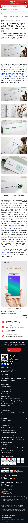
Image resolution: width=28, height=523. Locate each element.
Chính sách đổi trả (5, 423)
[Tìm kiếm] (25, 6)
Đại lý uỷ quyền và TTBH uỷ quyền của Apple (12, 401)
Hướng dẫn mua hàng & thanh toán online (11, 398)
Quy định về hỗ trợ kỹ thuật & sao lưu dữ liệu (12, 437)
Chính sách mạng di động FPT (8, 432)
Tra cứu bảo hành (5, 405)
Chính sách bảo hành (6, 420)
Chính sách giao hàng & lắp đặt (8, 430)
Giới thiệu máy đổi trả (6, 396)
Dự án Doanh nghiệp (6, 391)
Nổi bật (5, 16)
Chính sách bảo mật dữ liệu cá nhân (10, 435)
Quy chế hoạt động (6, 389)
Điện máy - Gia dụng (18, 16)
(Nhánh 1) (6, 371)
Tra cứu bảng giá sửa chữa (7, 408)
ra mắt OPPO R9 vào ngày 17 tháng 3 (14, 66)
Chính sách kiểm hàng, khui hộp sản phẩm (11, 427)
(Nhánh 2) (6, 376)
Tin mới (10, 16)
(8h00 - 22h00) (8, 380)
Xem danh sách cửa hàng (13, 349)
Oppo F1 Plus (5, 252)
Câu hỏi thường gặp (6, 410)
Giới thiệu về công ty (6, 386)
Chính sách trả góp (5, 425)
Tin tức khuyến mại (5, 393)
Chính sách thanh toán (6, 442)
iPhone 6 (11, 229)
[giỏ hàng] (25, 2)
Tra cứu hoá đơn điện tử (7, 403)
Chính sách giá (4, 444)
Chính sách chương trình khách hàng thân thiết (12, 439)
